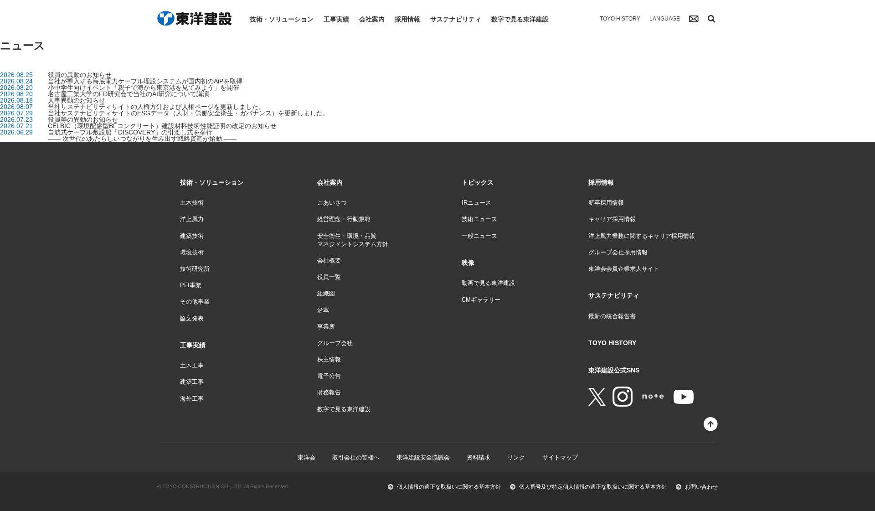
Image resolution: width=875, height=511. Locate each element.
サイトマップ (560, 457)
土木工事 (192, 365)
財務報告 (329, 392)
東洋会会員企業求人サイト (623, 268)
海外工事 (192, 398)
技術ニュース (479, 219)
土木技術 (192, 202)
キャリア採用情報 (612, 219)
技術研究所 (195, 268)
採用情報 (407, 19)
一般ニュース (479, 235)
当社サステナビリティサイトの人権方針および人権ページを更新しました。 (156, 106)
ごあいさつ (332, 202)
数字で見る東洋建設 (520, 19)
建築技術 (192, 235)
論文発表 (192, 318)
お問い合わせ (701, 487)
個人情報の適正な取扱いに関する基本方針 (449, 487)
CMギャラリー (481, 299)
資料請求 (478, 457)
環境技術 (192, 252)
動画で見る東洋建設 (488, 282)
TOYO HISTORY (620, 18)
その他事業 (195, 301)
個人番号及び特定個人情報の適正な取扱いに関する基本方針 (593, 487)
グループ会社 (335, 343)
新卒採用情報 (606, 202)
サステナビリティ (455, 19)
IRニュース (476, 202)
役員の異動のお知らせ (80, 74)
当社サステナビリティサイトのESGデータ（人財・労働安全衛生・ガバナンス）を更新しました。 (188, 113)
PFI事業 (190, 285)
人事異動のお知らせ (76, 100)
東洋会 (306, 457)
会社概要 (329, 260)
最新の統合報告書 (612, 316)
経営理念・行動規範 (344, 219)
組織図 (326, 293)
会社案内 (372, 19)
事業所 (326, 326)
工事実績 (336, 19)
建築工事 (192, 381)
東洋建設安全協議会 (423, 457)
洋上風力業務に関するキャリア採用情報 (641, 235)
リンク (516, 457)
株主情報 (329, 359)
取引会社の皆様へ (356, 457)
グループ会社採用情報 (618, 252)
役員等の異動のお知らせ (83, 119)
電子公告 (329, 375)
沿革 (323, 310)
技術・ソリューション (282, 19)
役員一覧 (329, 277)
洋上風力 (192, 219)
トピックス (478, 182)
